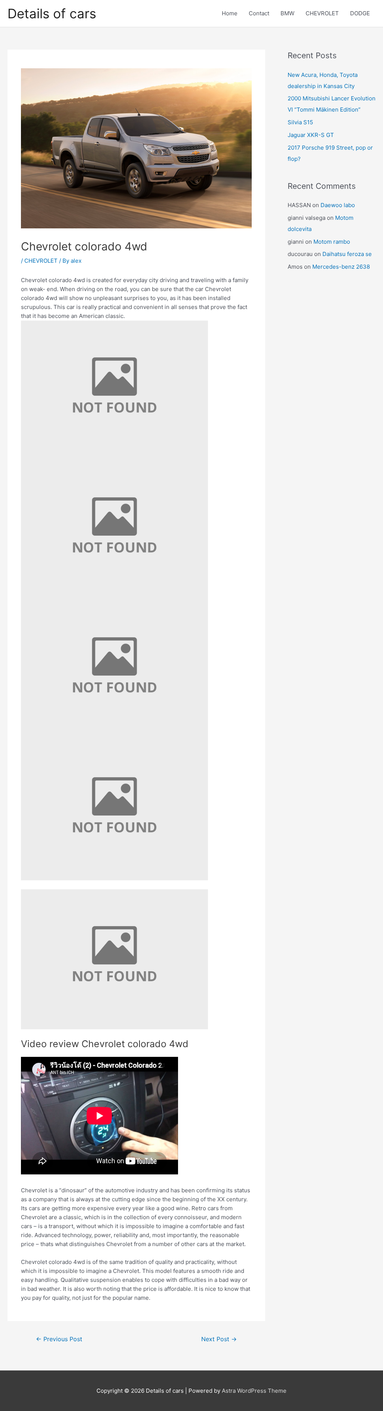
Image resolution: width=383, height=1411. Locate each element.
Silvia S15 (300, 122)
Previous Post (59, 1339)
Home (230, 13)
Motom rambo (331, 241)
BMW (287, 13)
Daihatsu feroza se (347, 253)
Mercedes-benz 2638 (341, 266)
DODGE (360, 13)
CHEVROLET (322, 13)
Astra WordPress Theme (254, 1390)
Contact (259, 13)
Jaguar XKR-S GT (311, 134)
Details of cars (51, 13)
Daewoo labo (338, 205)
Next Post (219, 1339)
